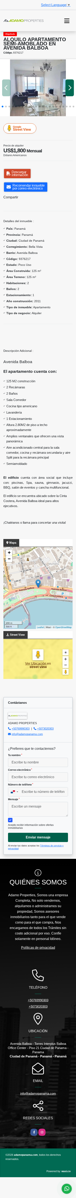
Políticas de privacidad (38, 947)
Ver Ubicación (36, 663)
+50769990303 (21, 728)
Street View (22, 128)
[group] (38, 87)
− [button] (9, 558)
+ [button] (9, 552)
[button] (2, 106)
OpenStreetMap (63, 627)
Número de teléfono (20, 784)
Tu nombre (15, 755)
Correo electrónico (20, 770)
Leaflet (40, 627)
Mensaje (14, 799)
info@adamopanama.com (27, 734)
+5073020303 (45, 728)
